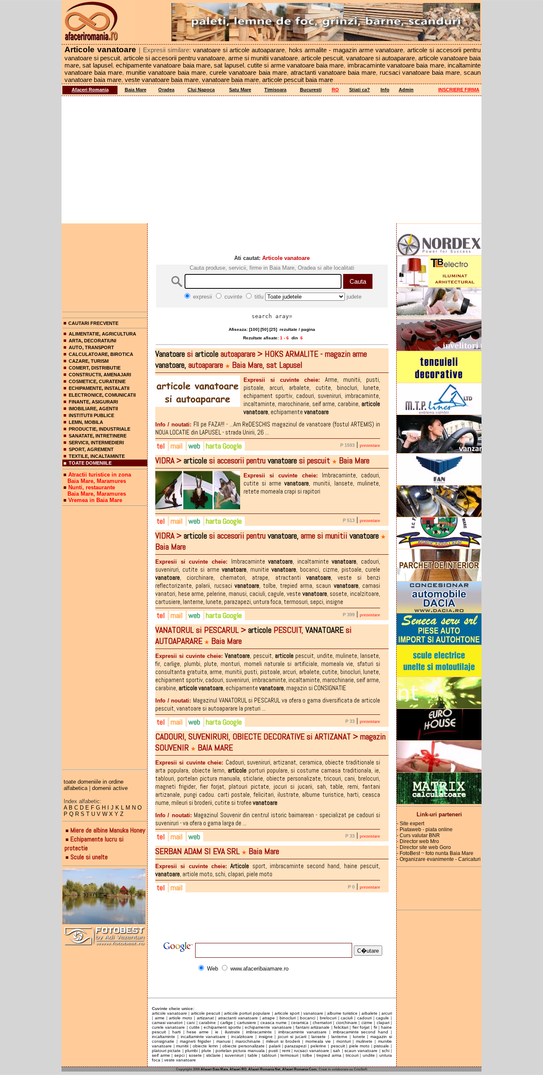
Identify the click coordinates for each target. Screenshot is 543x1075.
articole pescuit (205, 1013)
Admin (406, 89)
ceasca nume (273, 1022)
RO (335, 89)
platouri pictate (166, 1050)
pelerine (318, 1046)
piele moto (359, 1046)
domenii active (110, 788)
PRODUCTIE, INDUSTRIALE (99, 429)
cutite (194, 1027)
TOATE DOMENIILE (90, 463)
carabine (207, 1022)
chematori (322, 1022)
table (253, 1055)
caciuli (347, 1018)
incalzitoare (242, 1036)
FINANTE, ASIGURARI (93, 401)
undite (369, 1055)
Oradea (166, 89)
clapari (383, 1022)
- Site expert (410, 824)
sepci (179, 1055)
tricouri (352, 1055)
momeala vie (318, 1041)
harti (176, 1032)
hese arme (198, 1032)
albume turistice (342, 1013)
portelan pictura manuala (240, 1050)
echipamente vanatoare (268, 1027)
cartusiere (246, 1022)
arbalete (369, 1013)
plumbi (191, 1050)
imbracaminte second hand (361, 1032)
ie (216, 1032)
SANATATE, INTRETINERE (97, 435)
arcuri (386, 1013)
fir (375, 1027)
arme (160, 1018)
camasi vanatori (167, 1022)
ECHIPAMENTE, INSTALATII (99, 388)
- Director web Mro (418, 841)
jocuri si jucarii (292, 1036)
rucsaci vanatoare (311, 1050)
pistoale (381, 1046)
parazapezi (295, 1046)
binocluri (288, 1018)
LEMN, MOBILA (86, 422)
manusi (223, 1041)
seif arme (161, 1055)
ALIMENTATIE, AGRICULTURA (102, 333)
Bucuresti (311, 89)
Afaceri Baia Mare (214, 1069)
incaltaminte (163, 1036)
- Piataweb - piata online (425, 829)
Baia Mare (135, 89)
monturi (343, 1041)
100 (254, 329)
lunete (359, 1036)
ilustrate (232, 1032)
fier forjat (361, 1027)
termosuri (289, 1055)
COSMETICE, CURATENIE (97, 381)
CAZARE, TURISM (89, 361)
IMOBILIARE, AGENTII (93, 408)
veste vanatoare (180, 1060)
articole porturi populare (247, 1013)
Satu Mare (240, 89)
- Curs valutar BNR (418, 835)
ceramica (299, 1022)
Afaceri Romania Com (299, 1069)
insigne (266, 1036)
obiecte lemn (205, 1046)
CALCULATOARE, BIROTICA (101, 354)
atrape (268, 1018)
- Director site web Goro (424, 847)
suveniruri (234, 1055)
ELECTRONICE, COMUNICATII (102, 395)
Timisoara (275, 89)
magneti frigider (195, 1041)
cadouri (364, 1018)
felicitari (341, 1027)
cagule (382, 1018)
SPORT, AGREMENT (91, 449)
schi (385, 1050)
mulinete (364, 1041)
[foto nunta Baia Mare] (104, 897)
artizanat (205, 1018)
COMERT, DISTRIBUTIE (94, 367)
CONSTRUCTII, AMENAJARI (100, 374)
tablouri (269, 1055)
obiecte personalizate (243, 1046)
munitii (182, 1046)
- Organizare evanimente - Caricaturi (439, 859)
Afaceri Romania (90, 89)
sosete (195, 1055)
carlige (226, 1022)
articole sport (286, 1013)
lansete (318, 1036)
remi (286, 1050)
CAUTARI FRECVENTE (93, 323)
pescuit (338, 1046)
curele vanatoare (168, 1027)
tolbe (307, 1055)
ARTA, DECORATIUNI (92, 340)
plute (206, 1050)
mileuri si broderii (283, 1041)
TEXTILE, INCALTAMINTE (97, 456)
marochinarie (247, 1041)
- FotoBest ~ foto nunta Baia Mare (435, 853)
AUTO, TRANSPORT (91, 347)
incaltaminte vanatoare (203, 1036)
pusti (273, 1050)
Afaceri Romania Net (264, 1069)
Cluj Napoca (201, 89)
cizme (366, 1022)
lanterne (339, 1036)
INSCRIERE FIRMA (458, 89)
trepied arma (328, 1055)
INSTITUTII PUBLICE (91, 415)
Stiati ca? (359, 89)
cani (191, 1022)
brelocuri (328, 1018)
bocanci (307, 1018)
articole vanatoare (169, 1013)
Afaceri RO (238, 1069)
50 (264, 329)
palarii (274, 1046)
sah (336, 1050)
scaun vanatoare (361, 1050)
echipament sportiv (222, 1027)
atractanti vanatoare (238, 1018)
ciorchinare (346, 1022)
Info (385, 89)
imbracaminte (259, 1032)
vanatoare (313, 1013)
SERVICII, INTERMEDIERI (96, 442)
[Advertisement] (271, 159)
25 (273, 329)
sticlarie (213, 1055)
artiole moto (180, 1018)
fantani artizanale (313, 1027)
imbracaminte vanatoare (302, 1032)
